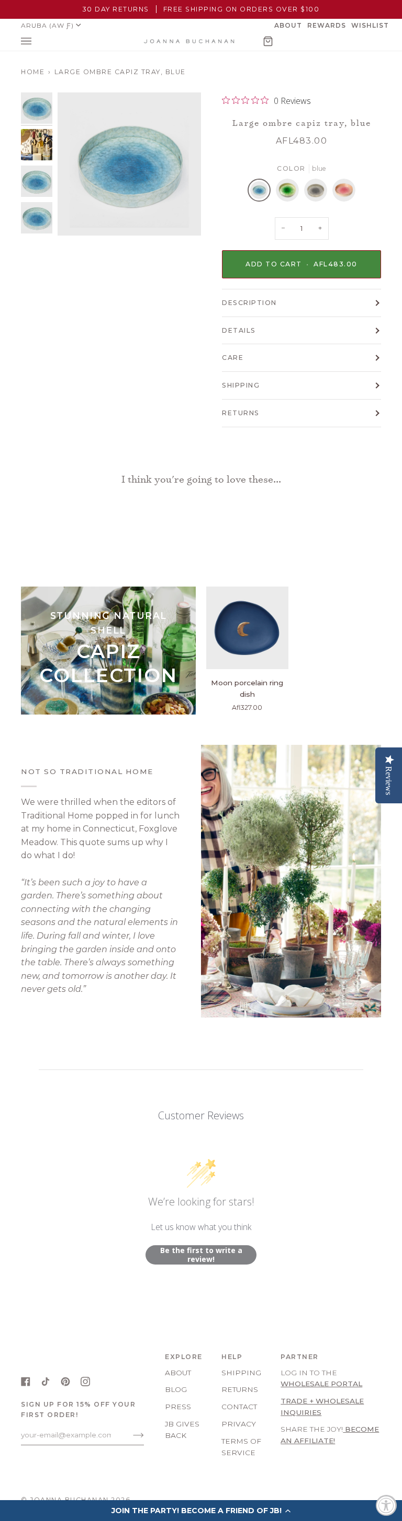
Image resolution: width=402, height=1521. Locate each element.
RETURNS (241, 413)
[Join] (130, 1434)
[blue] (262, 193)
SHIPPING (241, 385)
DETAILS (239, 330)
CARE (232, 357)
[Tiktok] (45, 1381)
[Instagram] (85, 1381)
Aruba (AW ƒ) (47, 25)
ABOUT (178, 1372)
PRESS (178, 1406)
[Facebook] (25, 1381)
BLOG (176, 1389)
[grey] (318, 193)
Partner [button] (300, 1357)
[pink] (343, 193)
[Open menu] (36, 41)
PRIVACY (238, 1424)
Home (32, 72)
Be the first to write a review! (201, 1255)
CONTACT (239, 1406)
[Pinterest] (65, 1381)
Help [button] (231, 1357)
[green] (290, 193)
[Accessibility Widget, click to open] (386, 1505)
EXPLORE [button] (184, 1357)
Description (249, 303)
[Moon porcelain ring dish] (247, 628)
